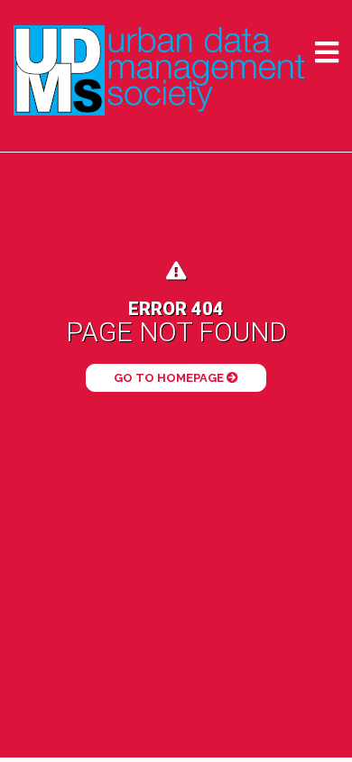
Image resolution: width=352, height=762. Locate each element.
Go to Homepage (170, 378)
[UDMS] (159, 70)
